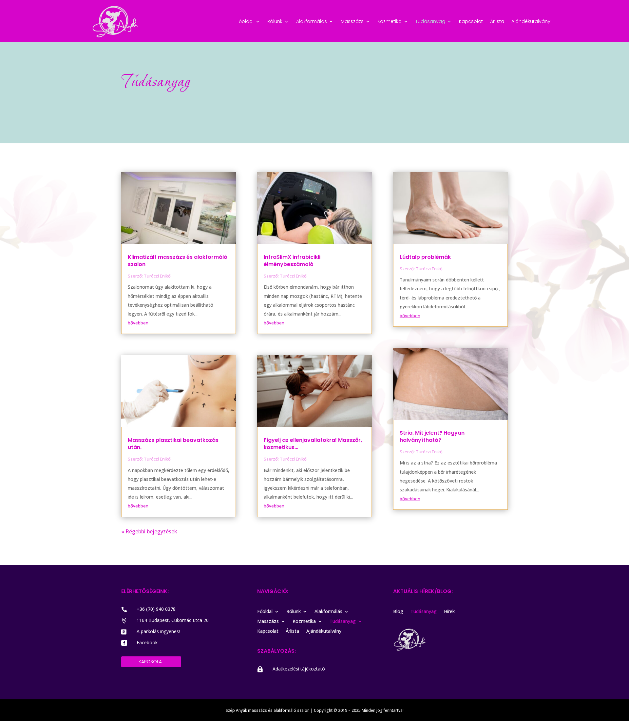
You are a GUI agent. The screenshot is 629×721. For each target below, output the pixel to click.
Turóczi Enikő (157, 276)
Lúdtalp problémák (425, 257)
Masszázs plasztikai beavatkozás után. (173, 443)
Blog (398, 611)
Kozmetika (389, 22)
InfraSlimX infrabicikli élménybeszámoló (292, 260)
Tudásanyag (430, 22)
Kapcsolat (471, 22)
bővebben (138, 323)
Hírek (449, 611)
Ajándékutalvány (530, 22)
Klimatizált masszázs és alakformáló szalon (177, 260)
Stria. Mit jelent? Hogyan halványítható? (432, 436)
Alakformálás (311, 22)
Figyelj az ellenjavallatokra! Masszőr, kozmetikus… (313, 443)
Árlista (497, 22)
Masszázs (352, 22)
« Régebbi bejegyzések (149, 531)
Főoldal (245, 22)
